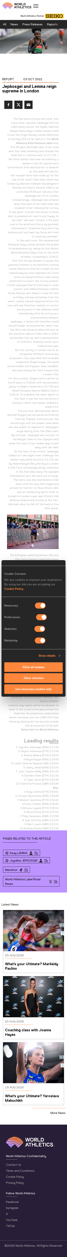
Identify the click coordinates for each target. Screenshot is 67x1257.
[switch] (41, 617)
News (14, 24)
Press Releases (33, 24)
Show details (47, 655)
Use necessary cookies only (33, 689)
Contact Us (13, 1164)
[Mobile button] (35, 6)
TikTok (10, 1226)
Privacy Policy (15, 1183)
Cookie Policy (13, 588)
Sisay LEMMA (19, 853)
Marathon (11, 870)
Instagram (12, 1208)
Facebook (12, 1202)
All (4, 24)
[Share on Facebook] (8, 105)
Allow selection (34, 678)
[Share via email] (28, 105)
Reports (52, 24)
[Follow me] (7, 853)
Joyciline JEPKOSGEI (23, 860)
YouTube (11, 1220)
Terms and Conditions (20, 1170)
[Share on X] (18, 105)
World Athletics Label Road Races (22, 881)
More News (58, 1113)
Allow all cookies (33, 666)
